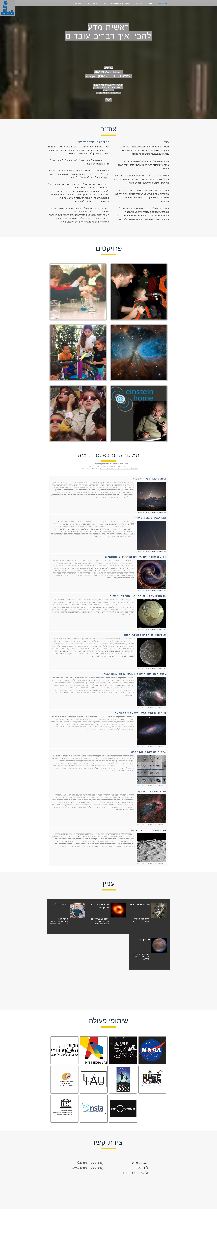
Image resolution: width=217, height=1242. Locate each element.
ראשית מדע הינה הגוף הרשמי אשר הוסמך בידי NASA (119, 468)
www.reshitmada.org (87, 1168)
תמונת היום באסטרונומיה (119, 464)
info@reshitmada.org (87, 1163)
